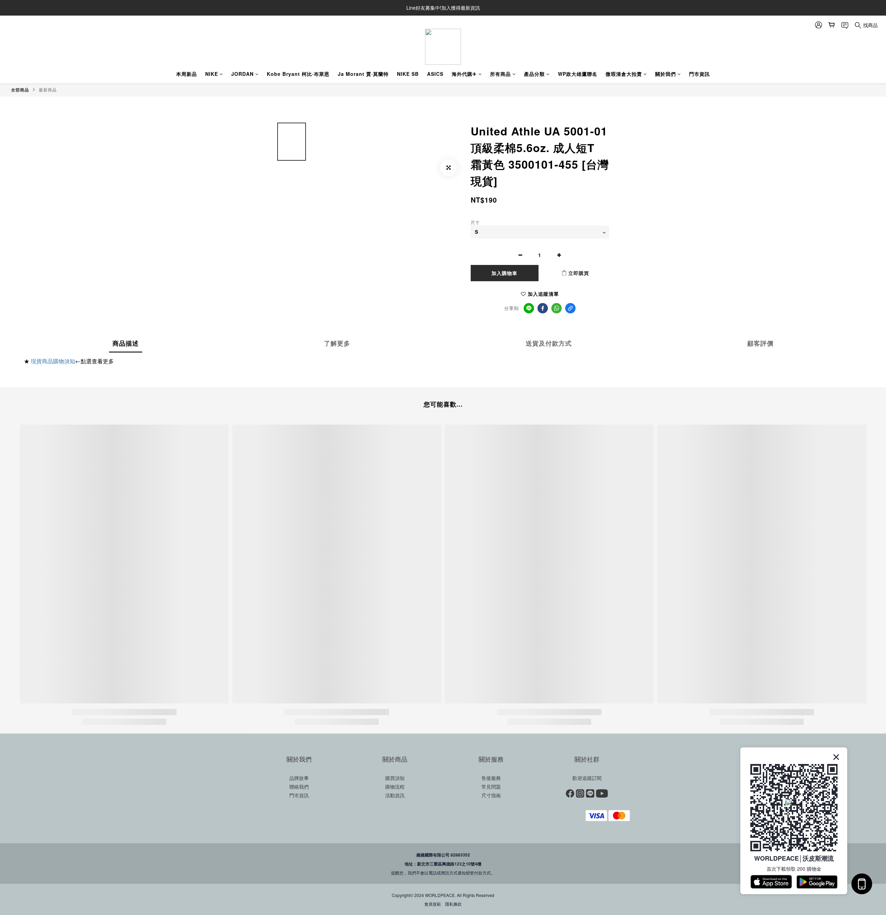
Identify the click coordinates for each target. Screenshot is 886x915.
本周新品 (186, 73)
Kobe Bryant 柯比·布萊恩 (298, 73)
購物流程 (395, 786)
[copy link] (570, 308)
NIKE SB (408, 73)
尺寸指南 (491, 795)
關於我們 (665, 73)
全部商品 (20, 90)
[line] (529, 308)
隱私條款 (453, 904)
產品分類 (534, 73)
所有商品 (500, 73)
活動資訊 (395, 795)
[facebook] (542, 308)
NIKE (211, 73)
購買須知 (395, 777)
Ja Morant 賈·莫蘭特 (363, 73)
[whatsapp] (556, 308)
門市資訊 (699, 73)
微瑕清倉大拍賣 (624, 73)
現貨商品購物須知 (53, 361)
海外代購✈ (464, 73)
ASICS (435, 73)
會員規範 (432, 904)
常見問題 (491, 786)
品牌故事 (299, 777)
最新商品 (48, 89)
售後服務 (491, 777)
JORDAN (242, 73)
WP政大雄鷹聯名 (577, 73)
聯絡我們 (299, 786)
